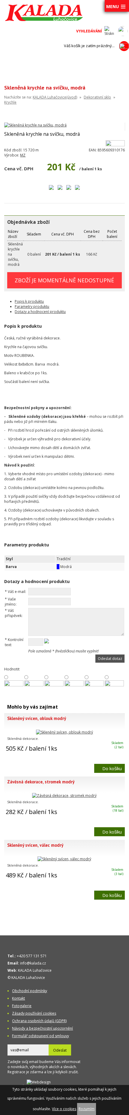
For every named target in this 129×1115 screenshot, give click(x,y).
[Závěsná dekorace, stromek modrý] (64, 795)
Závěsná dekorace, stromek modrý (40, 782)
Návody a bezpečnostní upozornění (42, 1028)
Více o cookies (64, 1108)
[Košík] (124, 46)
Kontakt (18, 998)
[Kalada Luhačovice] (43, 20)
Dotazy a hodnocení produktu (40, 311)
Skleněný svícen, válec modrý (35, 845)
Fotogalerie (22, 1005)
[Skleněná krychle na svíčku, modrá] (35, 125)
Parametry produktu (32, 306)
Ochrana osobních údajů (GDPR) (39, 1020)
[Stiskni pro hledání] (109, 31)
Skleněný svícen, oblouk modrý (36, 718)
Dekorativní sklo (97, 97)
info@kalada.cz (33, 963)
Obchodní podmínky (29, 990)
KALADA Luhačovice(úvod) (55, 97)
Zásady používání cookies (34, 1013)
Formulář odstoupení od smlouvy (40, 1035)
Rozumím (86, 1108)
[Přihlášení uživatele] (123, 31)
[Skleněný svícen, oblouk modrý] (64, 732)
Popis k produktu (29, 301)
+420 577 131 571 (32, 956)
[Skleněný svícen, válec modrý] (64, 858)
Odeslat (60, 1050)
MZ (23, 155)
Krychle (10, 102)
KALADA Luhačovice (35, 970)
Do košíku (112, 768)
